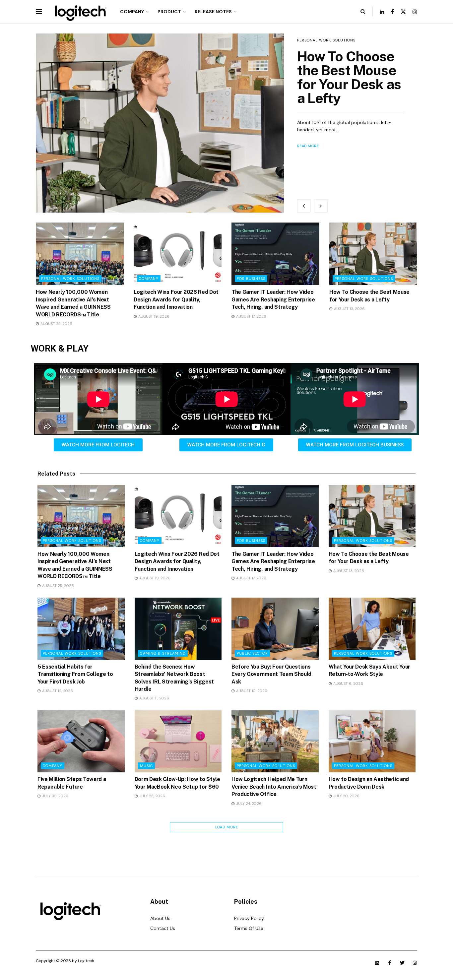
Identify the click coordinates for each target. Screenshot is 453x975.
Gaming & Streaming (163, 653)
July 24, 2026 (248, 803)
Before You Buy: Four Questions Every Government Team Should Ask (271, 674)
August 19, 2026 (153, 316)
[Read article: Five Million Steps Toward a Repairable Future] (81, 741)
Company (132, 12)
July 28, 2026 (151, 796)
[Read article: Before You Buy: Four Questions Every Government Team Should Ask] (275, 629)
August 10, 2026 (251, 690)
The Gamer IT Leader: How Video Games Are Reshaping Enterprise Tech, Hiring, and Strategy (273, 299)
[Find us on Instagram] (415, 12)
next (321, 206)
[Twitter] (402, 962)
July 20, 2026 (345, 796)
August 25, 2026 (55, 323)
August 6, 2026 (347, 683)
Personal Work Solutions (326, 40)
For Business (251, 278)
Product (169, 12)
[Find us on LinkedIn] (382, 12)
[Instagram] (415, 962)
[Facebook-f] (389, 962)
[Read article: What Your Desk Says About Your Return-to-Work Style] (372, 629)
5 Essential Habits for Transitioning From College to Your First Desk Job (75, 674)
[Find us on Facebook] (392, 12)
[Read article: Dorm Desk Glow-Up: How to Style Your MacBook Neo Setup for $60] (178, 741)
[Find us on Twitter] (403, 12)
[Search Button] (362, 11)
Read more (308, 146)
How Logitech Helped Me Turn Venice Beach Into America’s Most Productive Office (273, 786)
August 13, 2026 (349, 308)
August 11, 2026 (153, 698)
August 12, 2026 (57, 690)
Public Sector (252, 653)
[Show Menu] (39, 11)
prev (304, 206)
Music (146, 765)
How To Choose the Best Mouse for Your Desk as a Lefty (349, 77)
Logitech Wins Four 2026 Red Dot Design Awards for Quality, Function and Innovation (176, 299)
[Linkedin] (377, 962)
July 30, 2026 (54, 796)
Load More (226, 827)
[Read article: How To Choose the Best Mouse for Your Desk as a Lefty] (160, 123)
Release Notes (213, 12)
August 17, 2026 (250, 316)
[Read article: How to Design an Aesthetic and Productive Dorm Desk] (372, 741)
